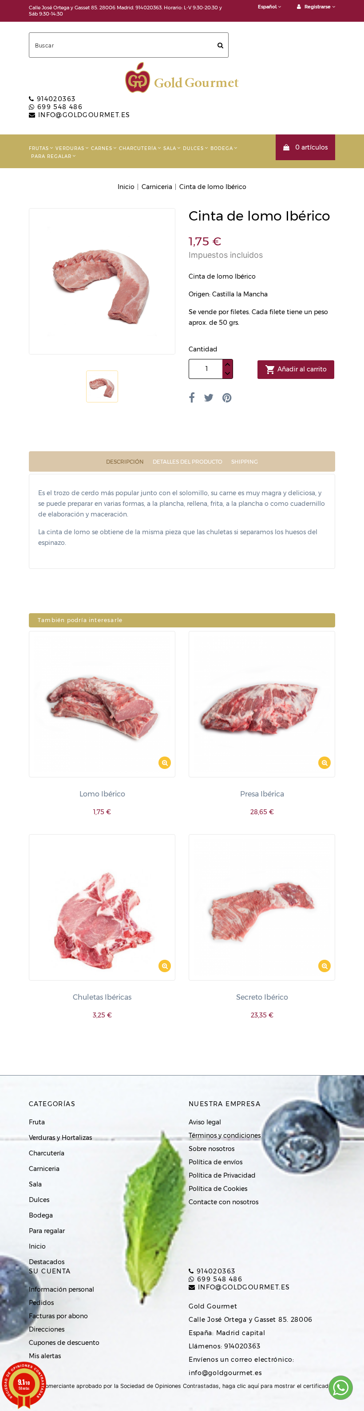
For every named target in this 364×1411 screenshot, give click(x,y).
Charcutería (138, 148)
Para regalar (51, 156)
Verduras (69, 148)
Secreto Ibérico (262, 997)
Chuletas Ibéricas (102, 997)
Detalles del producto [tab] (187, 461)
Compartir (192, 397)
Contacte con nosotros (223, 1202)
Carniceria (44, 1169)
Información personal (61, 1289)
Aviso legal (205, 1122)
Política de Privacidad (222, 1175)
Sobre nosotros (211, 1149)
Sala (169, 148)
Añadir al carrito (296, 369)
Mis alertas (45, 1356)
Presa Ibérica (262, 794)
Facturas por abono (58, 1316)
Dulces (193, 148)
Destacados (46, 1262)
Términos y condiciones (225, 1135)
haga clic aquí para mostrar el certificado (277, 1386)
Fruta (37, 1122)
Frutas (39, 148)
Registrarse (317, 7)
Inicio (37, 1246)
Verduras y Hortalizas (60, 1138)
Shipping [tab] (244, 461)
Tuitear (209, 397)
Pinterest (227, 397)
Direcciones (46, 1329)
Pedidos (41, 1303)
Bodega (221, 148)
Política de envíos (215, 1162)
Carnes (101, 148)
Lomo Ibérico (102, 794)
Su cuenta (50, 1271)
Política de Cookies (218, 1189)
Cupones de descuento (64, 1343)
